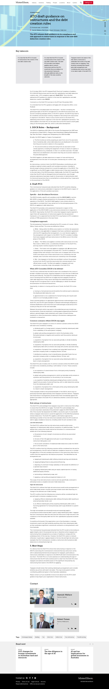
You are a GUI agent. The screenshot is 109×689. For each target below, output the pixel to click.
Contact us (20, 678)
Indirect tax (59, 637)
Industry (34, 2)
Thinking (48, 2)
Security (43, 681)
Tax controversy (69, 637)
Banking (37, 637)
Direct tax (50, 637)
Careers (75, 2)
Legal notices (35, 681)
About (68, 2)
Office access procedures (37, 684)
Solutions (41, 2)
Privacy (18, 681)
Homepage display (27, 637)
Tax (43, 637)
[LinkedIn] (72, 628)
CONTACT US (88, 2)
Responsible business (22, 684)
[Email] (75, 604)
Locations (62, 2)
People (55, 2)
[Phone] (71, 604)
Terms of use (25, 681)
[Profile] (42, 596)
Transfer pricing (81, 637)
